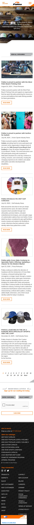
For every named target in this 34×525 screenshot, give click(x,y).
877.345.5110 (16, 431)
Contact (21, 474)
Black (3, 481)
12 (7, 375)
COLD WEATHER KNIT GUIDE (10, 455)
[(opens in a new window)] (2, 470)
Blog (3, 504)
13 (11, 375)
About (3, 497)
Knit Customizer (7, 487)
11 (30, 373)
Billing (21, 481)
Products (5, 474)
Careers (21, 484)
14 (14, 375)
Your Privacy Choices (16, 517)
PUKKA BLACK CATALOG (9, 452)
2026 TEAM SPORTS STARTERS (11, 450)
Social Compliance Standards (22, 496)
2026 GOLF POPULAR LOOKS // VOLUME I (14, 439)
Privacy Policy (24, 491)
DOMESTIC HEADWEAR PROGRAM (12, 457)
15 (18, 375)
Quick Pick (5, 491)
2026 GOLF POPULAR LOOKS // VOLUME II (15, 442)
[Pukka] (17, 3)
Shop (3, 510)
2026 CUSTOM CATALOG (9, 444)
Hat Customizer (7, 484)
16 (21, 375)
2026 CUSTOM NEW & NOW (10, 447)
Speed (3, 507)
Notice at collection (9, 523)
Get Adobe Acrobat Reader (10, 462)
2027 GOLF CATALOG (8, 437)
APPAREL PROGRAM (8, 460)
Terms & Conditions (22, 502)
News (3, 500)
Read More (6, 102)
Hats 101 (4, 494)
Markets (4, 478)
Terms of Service (25, 506)
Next (25, 375)
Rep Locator (5, 3)
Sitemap (21, 487)
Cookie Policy (23, 509)
